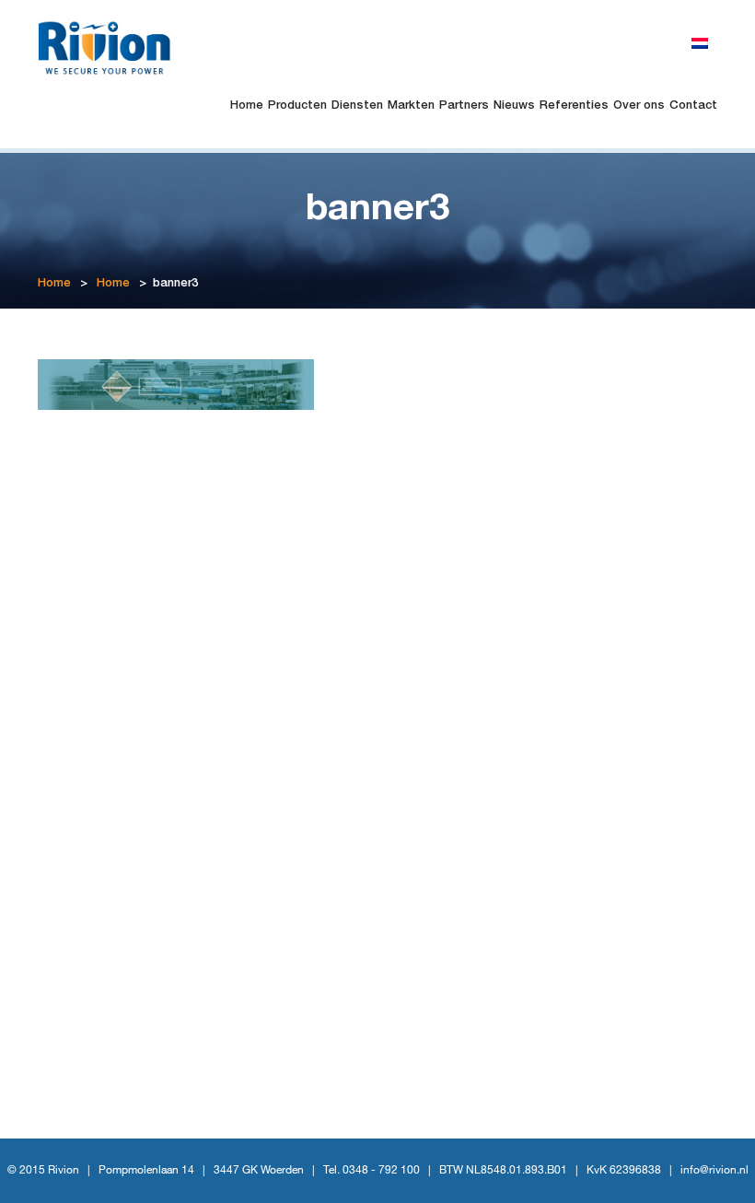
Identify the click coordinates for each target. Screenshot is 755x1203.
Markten (411, 106)
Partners (464, 106)
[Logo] (112, 46)
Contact (693, 106)
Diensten (357, 106)
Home (246, 106)
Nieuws (514, 106)
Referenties (574, 106)
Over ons (639, 106)
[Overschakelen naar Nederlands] (699, 44)
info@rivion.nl (714, 1170)
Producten (297, 106)
